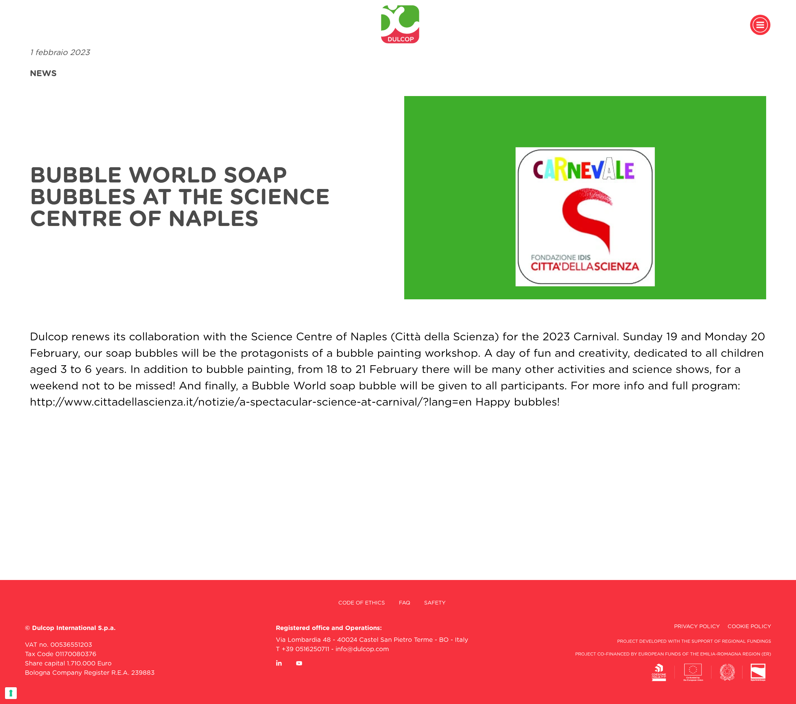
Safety (435, 602)
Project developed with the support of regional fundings (694, 641)
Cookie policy (749, 626)
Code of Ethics (361, 602)
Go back (405, 462)
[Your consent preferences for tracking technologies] (11, 693)
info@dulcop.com (362, 649)
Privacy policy (697, 626)
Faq (404, 602)
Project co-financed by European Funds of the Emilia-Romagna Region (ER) (673, 654)
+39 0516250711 (305, 649)
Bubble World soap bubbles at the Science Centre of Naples (180, 197)
